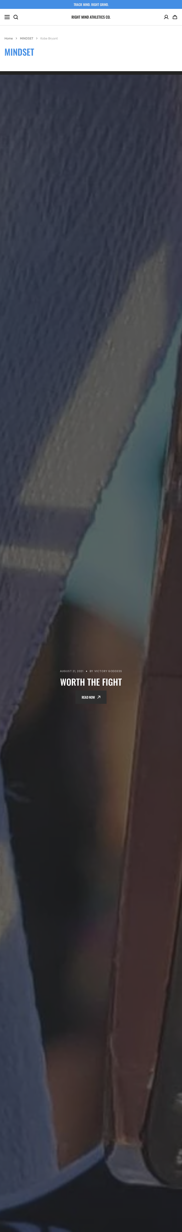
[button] (175, 17)
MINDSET (26, 38)
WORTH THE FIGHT (91, 682)
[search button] (15, 17)
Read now (88, 697)
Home (8, 38)
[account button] (166, 17)
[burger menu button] (7, 17)
